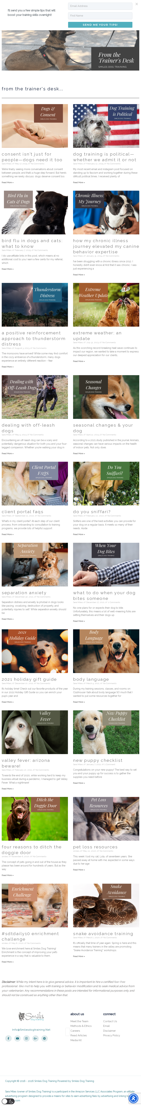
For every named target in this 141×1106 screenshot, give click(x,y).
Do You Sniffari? (92, 511)
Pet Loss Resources (95, 846)
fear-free (119, 981)
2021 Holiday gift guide (29, 679)
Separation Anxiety (24, 592)
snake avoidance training (103, 933)
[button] (8, 1101)
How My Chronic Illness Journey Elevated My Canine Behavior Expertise (106, 246)
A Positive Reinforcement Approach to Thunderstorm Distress (34, 338)
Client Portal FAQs (23, 511)
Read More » (8, 182)
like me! (24, 986)
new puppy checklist (98, 760)
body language (91, 679)
